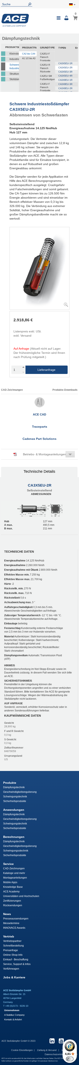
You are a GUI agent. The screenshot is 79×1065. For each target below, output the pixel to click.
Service (8, 864)
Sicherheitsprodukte (14, 801)
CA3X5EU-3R (65, 71)
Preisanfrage (10, 950)
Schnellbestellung (13, 945)
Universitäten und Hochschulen (21, 896)
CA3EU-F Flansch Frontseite (45, 87)
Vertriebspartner (12, 941)
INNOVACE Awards (14, 927)
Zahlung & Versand (47, 1050)
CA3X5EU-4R (65, 75)
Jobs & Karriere (14, 977)
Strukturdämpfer (14, 73)
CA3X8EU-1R (65, 80)
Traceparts (39, 426)
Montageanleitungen (15, 877)
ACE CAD (39, 414)
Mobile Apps (10, 882)
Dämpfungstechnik (14, 787)
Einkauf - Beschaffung (15, 959)
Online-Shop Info (13, 954)
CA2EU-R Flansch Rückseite (45, 68)
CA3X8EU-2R (65, 88)
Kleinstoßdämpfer (14, 53)
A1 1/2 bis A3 (28, 58)
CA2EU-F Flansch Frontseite (45, 56)
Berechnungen (13, 836)
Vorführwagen (11, 968)
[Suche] (30, 4)
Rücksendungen (12, 905)
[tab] (39, 472)
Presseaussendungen (15, 918)
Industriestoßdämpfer (14, 59)
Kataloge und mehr (14, 873)
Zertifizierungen (12, 900)
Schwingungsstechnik (15, 850)
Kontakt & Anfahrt (13, 1019)
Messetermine (11, 923)
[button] (39, 454)
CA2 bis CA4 (28, 53)
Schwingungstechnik (15, 796)
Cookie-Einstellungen (22, 1050)
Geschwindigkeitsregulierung (20, 791)
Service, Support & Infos (17, 964)
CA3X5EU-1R (65, 63)
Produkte (9, 782)
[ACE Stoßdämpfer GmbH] (15, 20)
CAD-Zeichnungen (14, 868)
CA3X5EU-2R (65, 67)
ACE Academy (11, 891)
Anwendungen (13, 809)
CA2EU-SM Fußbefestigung (47, 78)
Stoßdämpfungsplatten (14, 79)
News (7, 914)
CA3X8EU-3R (65, 84)
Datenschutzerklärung (56, 1054)
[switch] (70, 1059)
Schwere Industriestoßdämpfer (14, 66)
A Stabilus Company (14, 1015)
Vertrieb (8, 936)
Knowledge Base (13, 886)
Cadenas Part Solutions (39, 438)
